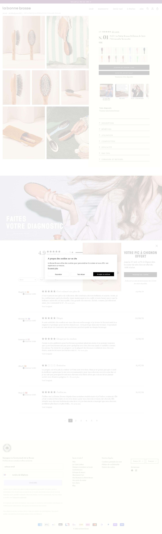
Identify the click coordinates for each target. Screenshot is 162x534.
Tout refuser (81, 274)
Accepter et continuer (103, 274)
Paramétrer (58, 274)
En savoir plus (53, 268)
